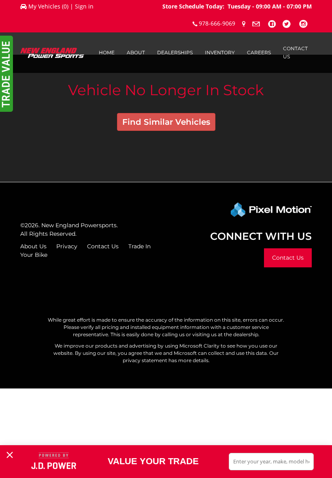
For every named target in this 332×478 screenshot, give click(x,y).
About (136, 52)
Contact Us (295, 52)
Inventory (220, 52)
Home (107, 52)
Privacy (66, 246)
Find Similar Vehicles (166, 122)
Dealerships (175, 52)
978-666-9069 (217, 23)
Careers (259, 52)
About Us (33, 246)
